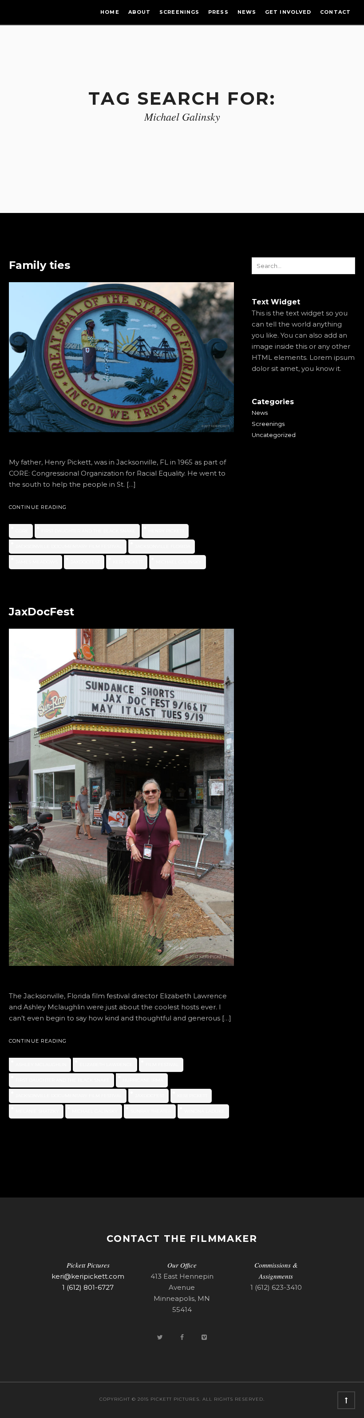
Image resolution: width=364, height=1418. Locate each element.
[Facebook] (183, 1337)
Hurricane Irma (143, 1080)
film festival (162, 1064)
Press (218, 12)
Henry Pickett (166, 531)
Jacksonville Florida (162, 546)
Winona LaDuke (204, 1111)
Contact (335, 12)
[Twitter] (161, 1337)
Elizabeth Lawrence (106, 1064)
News (246, 12)
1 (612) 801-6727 (88, 1287)
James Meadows (37, 562)
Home (109, 12)
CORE (22, 531)
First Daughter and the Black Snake (88, 531)
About (139, 12)
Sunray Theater (151, 1111)
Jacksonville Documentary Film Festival (69, 546)
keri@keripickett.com (87, 1276)
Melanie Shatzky (37, 1111)
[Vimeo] (204, 1337)
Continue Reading (38, 507)
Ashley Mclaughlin (41, 1064)
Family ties (39, 265)
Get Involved (288, 12)
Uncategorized (274, 434)
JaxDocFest (85, 562)
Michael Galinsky (179, 562)
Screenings (179, 12)
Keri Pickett (128, 562)
